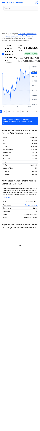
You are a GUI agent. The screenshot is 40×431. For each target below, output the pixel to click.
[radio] (4, 111)
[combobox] (20, 8)
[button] (3, 2)
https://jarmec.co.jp (30, 205)
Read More (6, 197)
